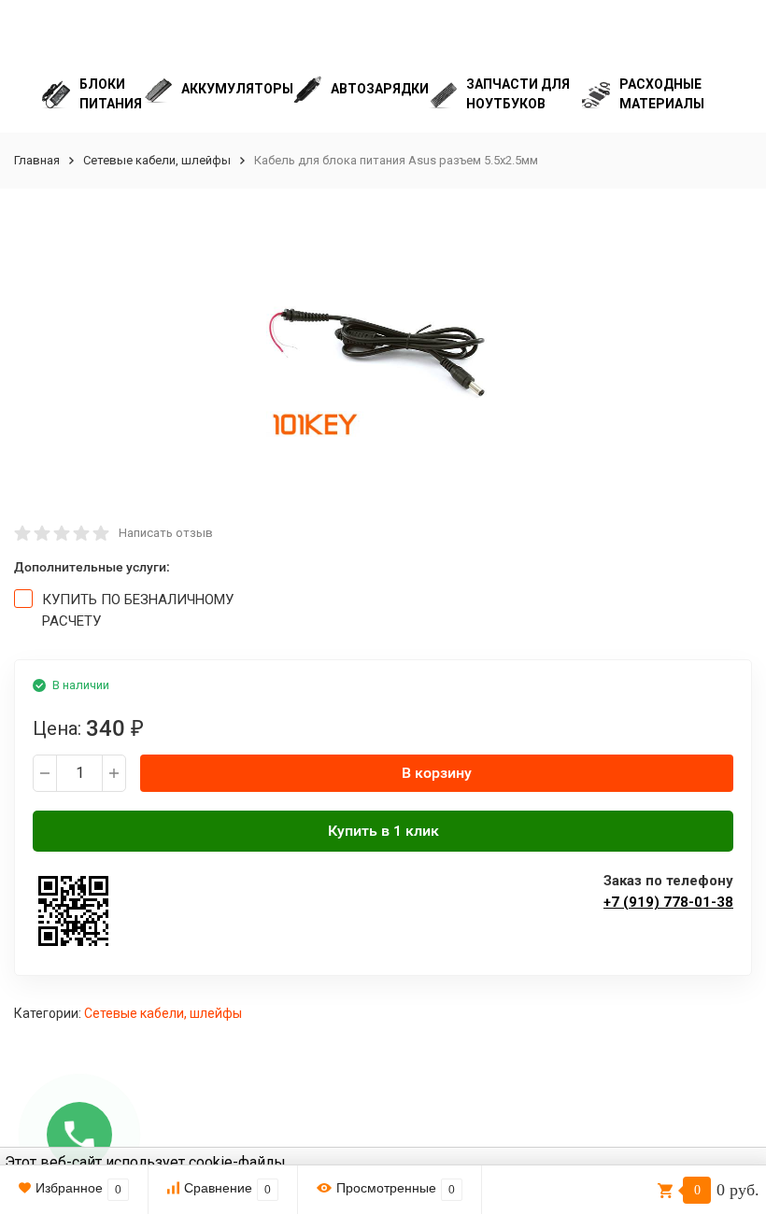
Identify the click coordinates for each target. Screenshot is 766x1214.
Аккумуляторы (237, 88)
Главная (37, 160)
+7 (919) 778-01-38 (668, 902)
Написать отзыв (166, 533)
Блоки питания (110, 94)
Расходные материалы (661, 94)
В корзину (437, 773)
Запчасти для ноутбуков (518, 94)
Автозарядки (380, 88)
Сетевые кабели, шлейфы (157, 160)
